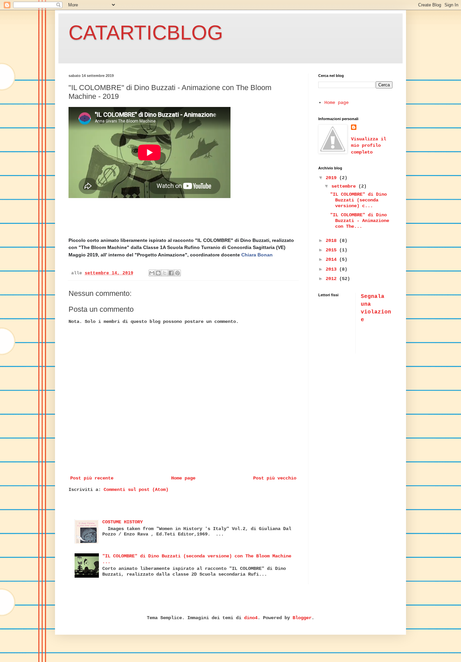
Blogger (302, 617)
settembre (344, 186)
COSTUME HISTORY (122, 522)
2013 (332, 269)
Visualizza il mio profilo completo (368, 145)
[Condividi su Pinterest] (177, 273)
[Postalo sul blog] (158, 273)
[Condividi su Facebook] (171, 273)
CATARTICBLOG (146, 32)
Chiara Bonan (257, 254)
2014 (332, 259)
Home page (183, 478)
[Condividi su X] (164, 273)
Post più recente (91, 478)
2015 (332, 250)
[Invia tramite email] (151, 273)
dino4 (250, 617)
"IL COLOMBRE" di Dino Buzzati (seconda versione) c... (358, 200)
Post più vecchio (274, 478)
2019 (332, 178)
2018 (332, 240)
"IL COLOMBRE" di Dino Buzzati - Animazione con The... (359, 220)
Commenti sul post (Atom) (136, 489)
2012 (332, 278)
